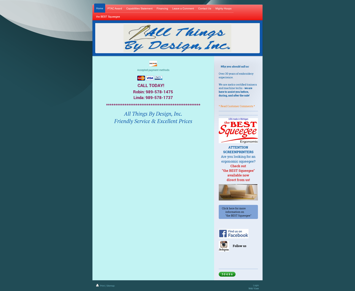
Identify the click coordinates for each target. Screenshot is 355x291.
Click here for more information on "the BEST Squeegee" (238, 212)
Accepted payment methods (153, 70)
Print (102, 286)
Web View (253, 288)
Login (256, 285)
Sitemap (110, 286)
